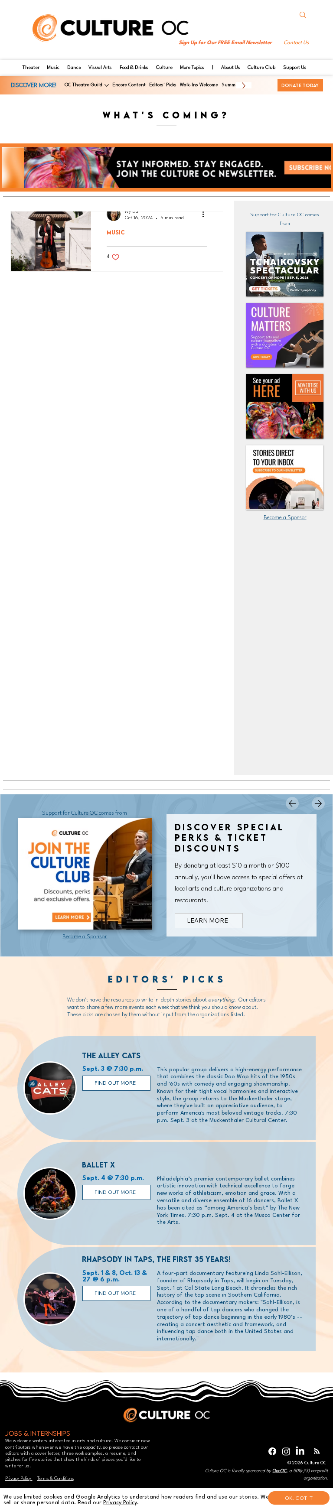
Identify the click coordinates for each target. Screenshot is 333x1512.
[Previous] (292, 803)
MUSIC (115, 232)
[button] (295, 43)
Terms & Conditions (55, 1478)
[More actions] (206, 214)
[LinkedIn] (300, 1451)
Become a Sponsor (285, 517)
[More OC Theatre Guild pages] (106, 85)
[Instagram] (286, 1451)
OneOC (279, 1471)
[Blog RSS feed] (316, 1451)
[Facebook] (272, 1451)
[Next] (318, 803)
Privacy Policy (19, 1478)
